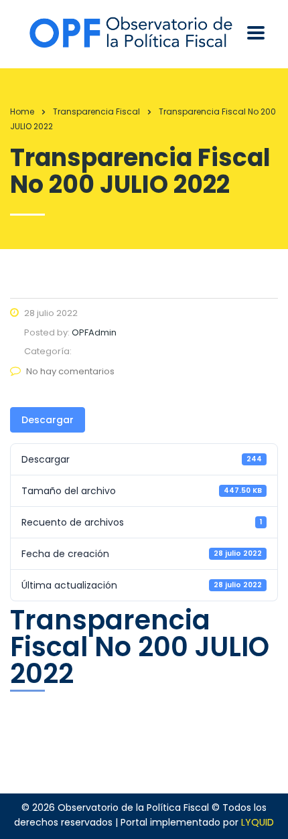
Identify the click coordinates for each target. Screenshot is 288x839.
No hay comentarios (70, 371)
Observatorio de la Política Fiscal (133, 807)
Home (22, 111)
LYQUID (257, 822)
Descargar (47, 420)
